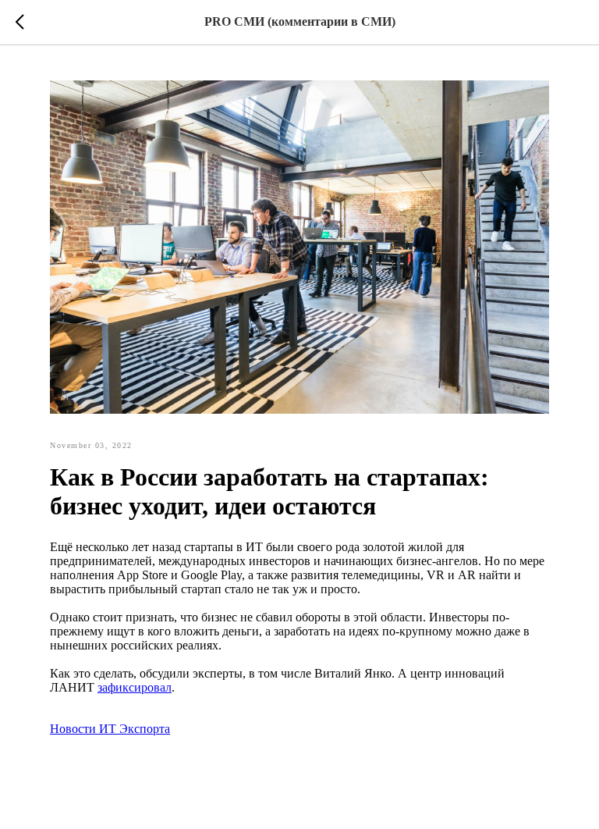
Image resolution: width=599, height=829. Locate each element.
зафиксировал (134, 687)
